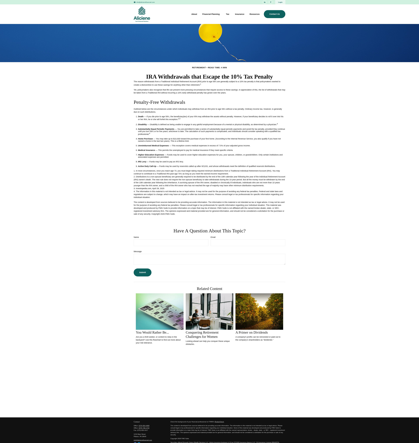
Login (280, 2)
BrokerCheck (219, 422)
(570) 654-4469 (144, 426)
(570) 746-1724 (144, 428)
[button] (194, 14)
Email (213, 237)
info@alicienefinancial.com (145, 2)
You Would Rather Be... (152, 332)
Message (138, 251)
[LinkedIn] (264, 2)
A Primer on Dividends (251, 332)
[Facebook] (270, 2)
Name (136, 237)
